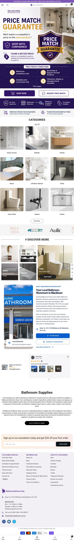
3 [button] (40, 102)
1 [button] (33, 102)
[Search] (7, 5)
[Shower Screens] (11, 138)
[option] (37, 58)
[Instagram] (9, 521)
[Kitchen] (62, 199)
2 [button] (37, 102)
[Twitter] (14, 521)
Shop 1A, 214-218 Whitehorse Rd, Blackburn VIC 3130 (21, 497)
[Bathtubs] (37, 138)
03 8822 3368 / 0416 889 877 (19, 512)
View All (37, 124)
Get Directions (54, 336)
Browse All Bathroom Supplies (37, 423)
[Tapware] (37, 199)
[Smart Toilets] (11, 199)
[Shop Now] (55, 262)
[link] (19, 112)
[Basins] (11, 168)
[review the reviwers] (68, 356)
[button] (72, 272)
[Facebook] (4, 521)
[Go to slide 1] (48, 379)
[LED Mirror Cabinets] (37, 168)
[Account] (66, 5)
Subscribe (63, 444)
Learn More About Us (43, 347)
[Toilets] (62, 168)
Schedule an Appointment (54, 342)
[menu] (2, 5)
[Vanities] (62, 138)
